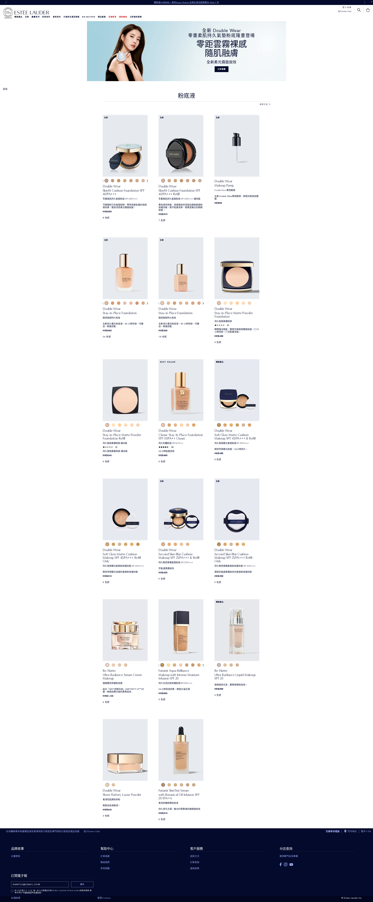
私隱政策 (37, 893)
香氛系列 (57, 17)
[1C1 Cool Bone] (169, 785)
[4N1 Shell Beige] (137, 303)
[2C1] (243, 303)
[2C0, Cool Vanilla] (119, 665)
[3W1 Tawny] (118, 180)
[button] (269, 104)
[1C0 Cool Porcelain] (186, 665)
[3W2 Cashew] (174, 303)
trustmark (8, 13)
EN (369, 831)
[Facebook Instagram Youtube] (317, 863)
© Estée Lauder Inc (351, 897)
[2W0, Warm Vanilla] (125, 665)
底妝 (5, 89)
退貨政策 (194, 868)
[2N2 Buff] (199, 303)
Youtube (291, 864)
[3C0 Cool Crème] (193, 665)
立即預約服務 (136, 17)
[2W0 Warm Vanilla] (112, 180)
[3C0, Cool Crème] (237, 665)
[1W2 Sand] (131, 180)
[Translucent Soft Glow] (107, 785)
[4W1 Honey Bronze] (112, 303)
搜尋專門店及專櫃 (289, 856)
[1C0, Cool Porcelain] (107, 665)
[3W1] (237, 303)
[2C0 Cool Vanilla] (106, 180)
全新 (27, 17)
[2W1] (231, 303)
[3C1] (249, 303)
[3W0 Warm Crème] (162, 665)
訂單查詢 (194, 862)
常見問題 (105, 868)
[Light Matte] (113, 785)
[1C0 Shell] (143, 180)
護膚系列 (36, 17)
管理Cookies (104, 897)
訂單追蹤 (105, 856)
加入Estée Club (344, 11)
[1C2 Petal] (124, 303)
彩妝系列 (46, 17)
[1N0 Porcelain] (137, 180)
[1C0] (219, 303)
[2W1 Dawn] (175, 785)
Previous (6, 2)
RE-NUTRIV (88, 17)
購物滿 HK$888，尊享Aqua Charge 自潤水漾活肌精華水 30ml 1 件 (186, 2)
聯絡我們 (105, 862)
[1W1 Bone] (124, 180)
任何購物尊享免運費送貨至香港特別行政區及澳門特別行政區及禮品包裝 (43, 831)
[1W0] (225, 303)
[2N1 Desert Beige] (180, 303)
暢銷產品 (18, 17)
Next (364, 2)
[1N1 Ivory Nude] (162, 303)
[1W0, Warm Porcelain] (113, 665)
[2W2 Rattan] (143, 303)
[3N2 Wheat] (118, 303)
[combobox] (263, 104)
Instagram (285, 864)
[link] (125, 146)
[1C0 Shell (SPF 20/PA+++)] (181, 544)
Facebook (281, 864)
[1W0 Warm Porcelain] (199, 665)
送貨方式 (194, 856)
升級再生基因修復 (72, 17)
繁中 (363, 831)
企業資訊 (15, 856)
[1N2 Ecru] (168, 303)
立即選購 (222, 69)
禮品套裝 (102, 17)
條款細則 (28, 893)
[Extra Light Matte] (119, 785)
